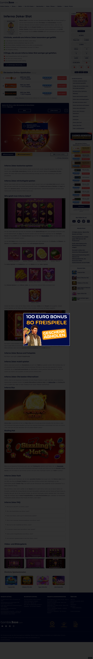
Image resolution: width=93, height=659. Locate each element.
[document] (46, 329)
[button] (68, 314)
